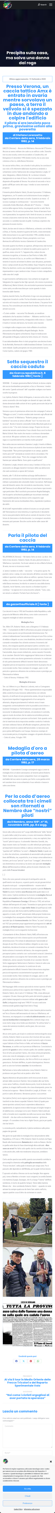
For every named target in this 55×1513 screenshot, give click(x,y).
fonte (37, 376)
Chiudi (27, 1496)
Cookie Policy (18, 1509)
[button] (51, 1461)
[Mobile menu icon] (50, 4)
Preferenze (27, 1503)
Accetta (27, 1489)
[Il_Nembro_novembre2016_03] (27, 1321)
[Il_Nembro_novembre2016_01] (27, 1222)
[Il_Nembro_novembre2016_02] (27, 1272)
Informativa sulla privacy (32, 1509)
